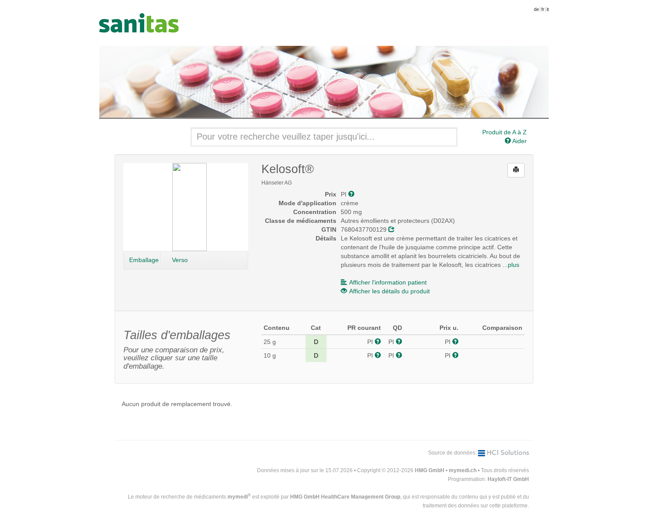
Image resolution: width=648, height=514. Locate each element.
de (536, 9)
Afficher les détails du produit (389, 291)
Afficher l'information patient (388, 282)
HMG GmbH (429, 470)
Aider (519, 140)
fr (542, 9)
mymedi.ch (463, 470)
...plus (511, 264)
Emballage (144, 259)
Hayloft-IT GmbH (508, 479)
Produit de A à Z (504, 132)
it (548, 9)
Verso (180, 259)
